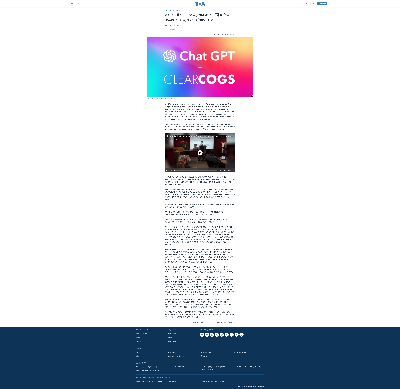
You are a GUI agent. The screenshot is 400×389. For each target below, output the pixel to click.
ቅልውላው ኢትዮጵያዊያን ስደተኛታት (148, 367)
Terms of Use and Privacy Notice (212, 382)
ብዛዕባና (138, 338)
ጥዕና (137, 356)
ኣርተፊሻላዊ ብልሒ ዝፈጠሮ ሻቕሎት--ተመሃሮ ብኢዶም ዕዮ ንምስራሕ (199, 136)
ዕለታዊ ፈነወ (172, 341)
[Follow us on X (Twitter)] (217, 335)
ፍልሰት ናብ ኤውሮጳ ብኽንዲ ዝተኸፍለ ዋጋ (247, 367)
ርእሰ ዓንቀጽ (140, 341)
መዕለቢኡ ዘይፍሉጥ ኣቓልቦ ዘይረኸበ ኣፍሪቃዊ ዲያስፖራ (213, 368)
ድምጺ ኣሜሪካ (174, 139)
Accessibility (172, 382)
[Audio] (314, 3)
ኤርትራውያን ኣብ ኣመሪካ (176, 356)
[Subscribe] (227, 335)
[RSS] (232, 335)
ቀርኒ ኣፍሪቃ (172, 334)
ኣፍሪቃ (170, 338)
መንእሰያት (171, 352)
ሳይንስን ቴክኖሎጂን (172, 10)
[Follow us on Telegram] (237, 335)
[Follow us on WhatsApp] (241, 335)
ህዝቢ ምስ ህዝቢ (206, 352)
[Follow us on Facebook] (202, 335)
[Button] (216, 34)
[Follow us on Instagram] (212, 335)
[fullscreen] (233, 170)
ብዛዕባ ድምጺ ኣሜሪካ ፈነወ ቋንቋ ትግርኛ (149, 382)
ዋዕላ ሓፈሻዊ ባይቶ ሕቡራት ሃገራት (147, 371)
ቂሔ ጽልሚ (204, 356)
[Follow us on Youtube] (207, 335)
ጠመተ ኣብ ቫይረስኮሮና (176, 367)
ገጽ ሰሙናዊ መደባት (240, 352)
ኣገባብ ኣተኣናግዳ (141, 334)
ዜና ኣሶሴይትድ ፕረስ (172, 25)
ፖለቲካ (138, 352)
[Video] (307, 3)
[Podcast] (222, 335)
